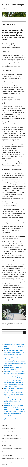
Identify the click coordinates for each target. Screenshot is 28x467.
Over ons (4, 425)
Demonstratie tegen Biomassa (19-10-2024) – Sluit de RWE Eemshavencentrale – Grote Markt (14, 390)
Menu (4, 8)
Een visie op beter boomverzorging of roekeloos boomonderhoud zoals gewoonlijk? (14, 396)
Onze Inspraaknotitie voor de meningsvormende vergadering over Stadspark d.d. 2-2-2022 (13, 35)
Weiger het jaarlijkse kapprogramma (14, 377)
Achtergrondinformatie (8, 428)
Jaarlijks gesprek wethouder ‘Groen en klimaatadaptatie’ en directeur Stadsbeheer (14, 401)
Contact (4, 452)
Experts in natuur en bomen (10, 435)
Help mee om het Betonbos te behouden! (14, 361)
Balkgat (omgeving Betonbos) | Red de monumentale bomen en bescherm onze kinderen (14, 346)
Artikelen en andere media (9, 442)
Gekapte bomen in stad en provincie (12, 448)
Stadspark (9, 324)
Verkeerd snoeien (7, 445)
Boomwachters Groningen (13, 5)
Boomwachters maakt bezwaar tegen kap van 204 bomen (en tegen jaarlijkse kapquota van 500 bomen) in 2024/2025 (14, 373)
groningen (4, 324)
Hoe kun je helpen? (7, 432)
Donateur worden (7, 455)
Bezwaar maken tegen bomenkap (11, 438)
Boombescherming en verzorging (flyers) (13, 458)
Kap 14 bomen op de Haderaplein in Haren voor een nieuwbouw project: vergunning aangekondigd (13, 384)
